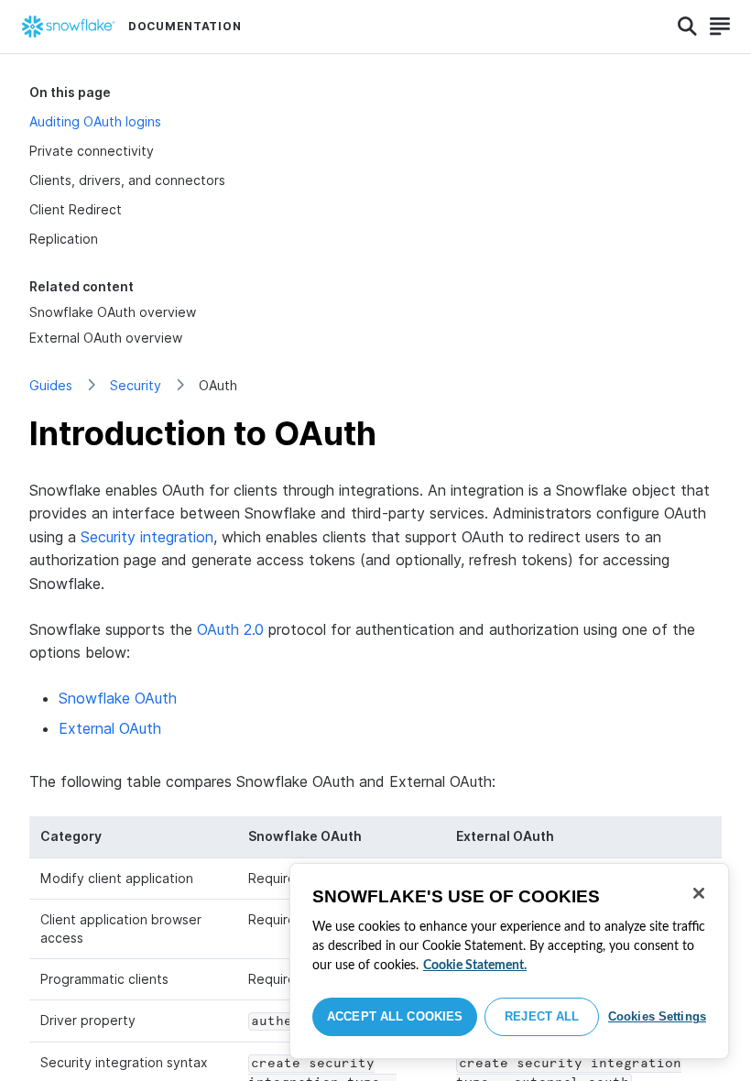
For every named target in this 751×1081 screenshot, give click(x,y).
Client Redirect (75, 209)
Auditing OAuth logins (95, 121)
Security (135, 385)
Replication (63, 238)
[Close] (699, 893)
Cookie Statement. (475, 965)
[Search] (687, 26)
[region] (509, 961)
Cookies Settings (657, 1016)
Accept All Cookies (395, 1016)
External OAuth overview (105, 337)
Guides (50, 385)
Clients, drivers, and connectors (127, 180)
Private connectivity (91, 150)
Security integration (147, 537)
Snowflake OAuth (118, 698)
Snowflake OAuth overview (112, 312)
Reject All (542, 1016)
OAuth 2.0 (230, 629)
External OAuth (110, 728)
